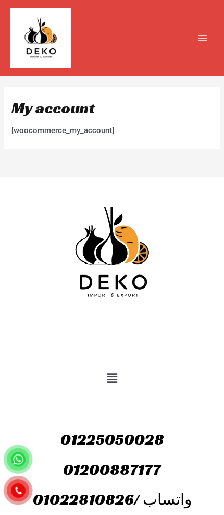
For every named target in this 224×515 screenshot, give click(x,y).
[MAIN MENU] (203, 38)
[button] (112, 378)
